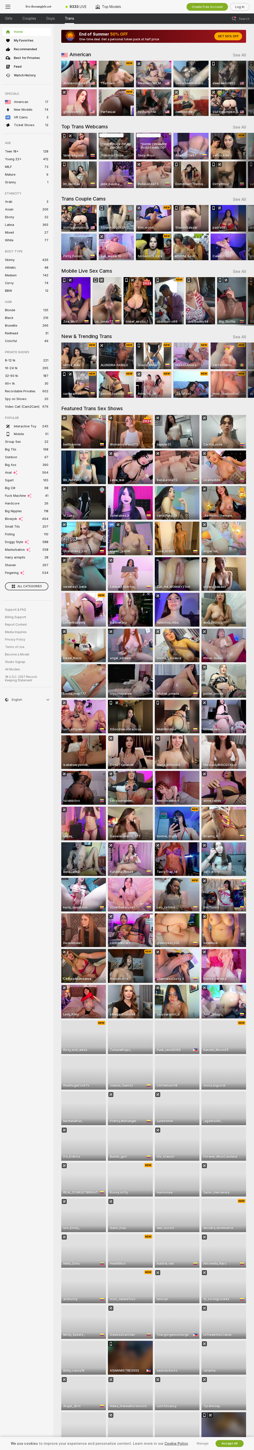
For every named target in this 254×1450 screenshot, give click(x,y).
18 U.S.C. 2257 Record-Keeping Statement (21, 678)
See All (239, 55)
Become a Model (17, 654)
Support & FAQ (15, 609)
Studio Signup (15, 662)
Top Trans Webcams (84, 127)
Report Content (16, 624)
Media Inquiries (16, 632)
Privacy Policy (15, 639)
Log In (239, 7)
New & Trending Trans (86, 336)
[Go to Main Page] (38, 6)
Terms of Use (14, 647)
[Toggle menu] (8, 6)
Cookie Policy (176, 1444)
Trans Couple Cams (83, 199)
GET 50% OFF (228, 36)
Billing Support (15, 617)
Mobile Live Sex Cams (86, 271)
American (80, 54)
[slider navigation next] (244, 88)
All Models (12, 669)
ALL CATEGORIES (29, 586)
